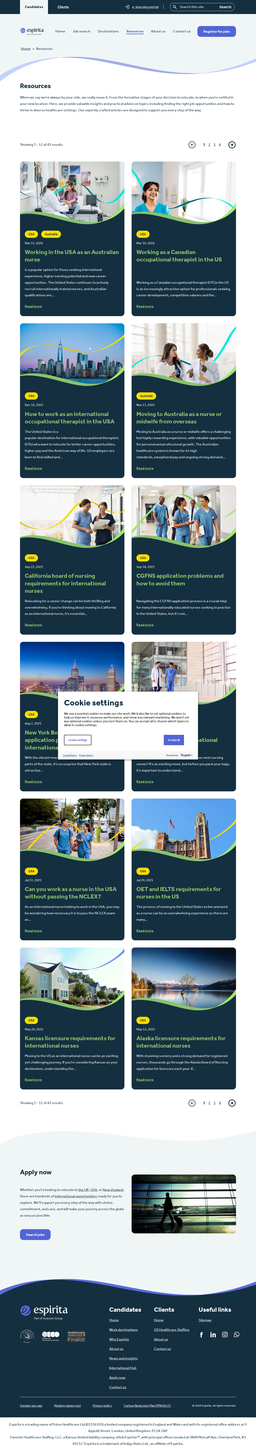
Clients (63, 7)
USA (93, 1190)
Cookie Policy (70, 755)
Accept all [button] (174, 740)
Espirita (32, 31)
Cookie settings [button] (77, 740)
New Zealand (113, 1190)
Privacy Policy (86, 755)
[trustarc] (186, 755)
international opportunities (76, 1196)
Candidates (34, 7)
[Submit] (175, 7)
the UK (83, 1190)
